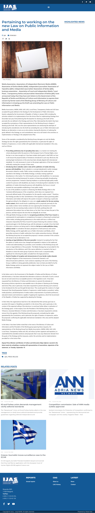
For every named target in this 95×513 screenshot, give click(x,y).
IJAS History (57, 484)
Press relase (13, 357)
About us (55, 481)
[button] (48, 7)
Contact (73, 484)
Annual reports (30, 481)
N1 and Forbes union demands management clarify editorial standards (21, 405)
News (72, 481)
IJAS (6, 357)
